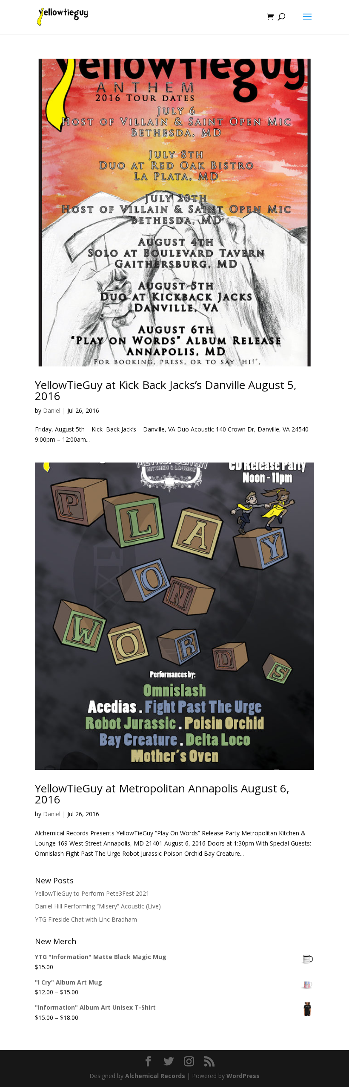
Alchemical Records (155, 1076)
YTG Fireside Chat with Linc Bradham (86, 919)
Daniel (51, 410)
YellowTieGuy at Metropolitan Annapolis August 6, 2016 (162, 793)
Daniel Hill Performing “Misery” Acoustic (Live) (98, 906)
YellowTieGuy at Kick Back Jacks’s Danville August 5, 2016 (166, 390)
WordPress (243, 1076)
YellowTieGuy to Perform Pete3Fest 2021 (92, 893)
